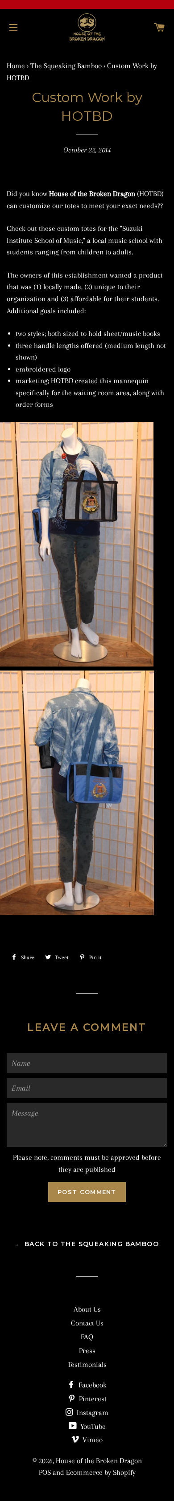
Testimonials (87, 1364)
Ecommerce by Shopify (101, 1472)
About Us (87, 1309)
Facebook (92, 1385)
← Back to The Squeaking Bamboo (87, 1244)
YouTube (92, 1426)
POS (45, 1472)
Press (87, 1350)
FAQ (87, 1337)
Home (16, 65)
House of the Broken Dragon (99, 1460)
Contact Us (87, 1323)
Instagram (91, 1412)
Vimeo (92, 1440)
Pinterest (92, 1399)
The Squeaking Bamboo (66, 65)
